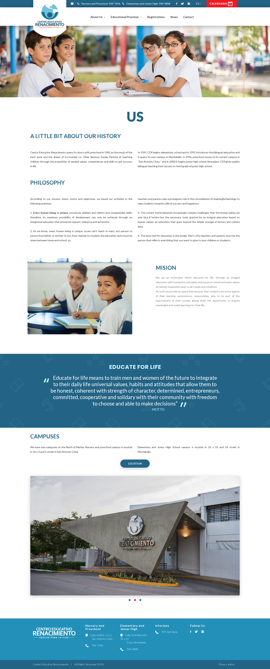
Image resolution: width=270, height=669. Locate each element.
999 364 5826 (169, 632)
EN (203, 3)
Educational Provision (125, 17)
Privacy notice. (227, 664)
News (174, 17)
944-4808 (132, 649)
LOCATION (135, 463)
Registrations (156, 17)
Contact (188, 17)
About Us (96, 17)
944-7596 (97, 645)
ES (197, 3)
